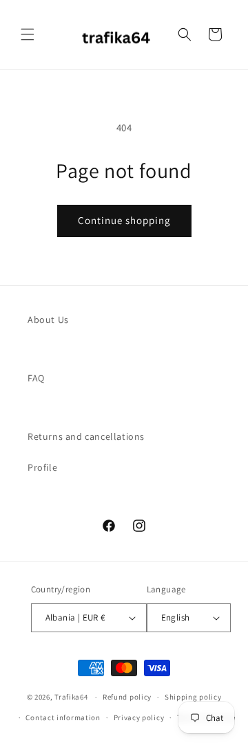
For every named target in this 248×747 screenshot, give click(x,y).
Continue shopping (124, 220)
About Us (48, 319)
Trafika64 (70, 697)
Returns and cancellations (86, 436)
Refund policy (127, 697)
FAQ (36, 378)
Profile (42, 467)
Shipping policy (193, 697)
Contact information (62, 717)
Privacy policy (139, 717)
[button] (27, 34)
